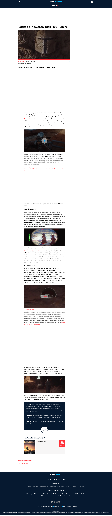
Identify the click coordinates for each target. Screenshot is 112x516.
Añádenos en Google (61, 61)
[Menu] (19, 2)
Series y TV (26, 463)
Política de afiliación (80, 494)
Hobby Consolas (67, 506)
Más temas (81, 486)
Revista (67, 486)
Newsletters (74, 486)
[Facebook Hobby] (48, 479)
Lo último (61, 486)
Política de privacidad (48, 494)
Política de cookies (59, 494)
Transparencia (69, 494)
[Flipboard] (61, 479)
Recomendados (54, 486)
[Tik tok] (55, 479)
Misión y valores (45, 496)
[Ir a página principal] (56, 2)
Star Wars (20, 463)
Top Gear (75, 506)
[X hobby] (50, 479)
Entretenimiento (44, 486)
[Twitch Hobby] (52, 479)
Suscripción (54, 496)
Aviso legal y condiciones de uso (33, 494)
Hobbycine (55, 5)
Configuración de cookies (64, 496)
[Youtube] (64, 479)
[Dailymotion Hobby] (59, 479)
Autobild (37, 506)
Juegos (29, 486)
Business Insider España (47, 506)
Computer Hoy (57, 506)
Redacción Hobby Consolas (25, 63)
